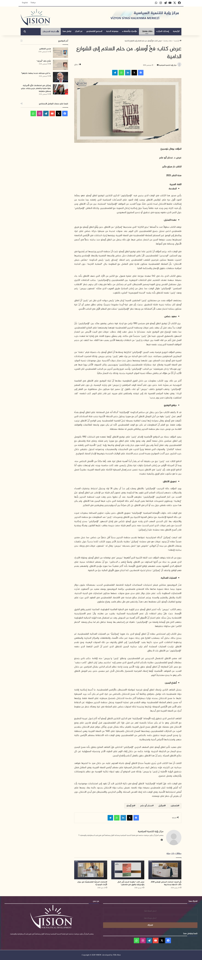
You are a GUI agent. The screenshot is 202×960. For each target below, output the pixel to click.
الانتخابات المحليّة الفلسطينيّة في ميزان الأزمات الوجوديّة (92, 883)
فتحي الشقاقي (45, 48)
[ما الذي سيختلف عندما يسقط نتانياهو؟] (60, 77)
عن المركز (78, 31)
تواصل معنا (67, 31)
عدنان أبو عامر (146, 806)
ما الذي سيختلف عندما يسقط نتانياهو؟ (36, 73)
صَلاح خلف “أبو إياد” (44, 61)
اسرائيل (161, 806)
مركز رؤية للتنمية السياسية (167, 65)
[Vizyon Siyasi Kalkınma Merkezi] (36, 17)
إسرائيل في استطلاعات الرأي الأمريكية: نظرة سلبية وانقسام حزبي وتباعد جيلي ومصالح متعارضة (36, 88)
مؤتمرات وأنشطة (130, 31)
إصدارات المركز (163, 31)
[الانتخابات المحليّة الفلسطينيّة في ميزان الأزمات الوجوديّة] (90, 870)
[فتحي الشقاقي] (60, 52)
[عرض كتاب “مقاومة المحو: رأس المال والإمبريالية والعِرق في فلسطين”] (127, 870)
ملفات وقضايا (147, 31)
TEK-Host (117, 955)
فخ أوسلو (130, 806)
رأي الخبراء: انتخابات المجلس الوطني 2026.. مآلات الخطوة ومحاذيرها (165, 883)
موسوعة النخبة (112, 31)
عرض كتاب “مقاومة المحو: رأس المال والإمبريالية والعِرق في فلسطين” (130, 883)
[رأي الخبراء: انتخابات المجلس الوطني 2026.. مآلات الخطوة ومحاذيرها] (164, 870)
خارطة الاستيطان (49, 31)
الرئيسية (176, 31)
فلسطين (174, 806)
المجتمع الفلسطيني (94, 31)
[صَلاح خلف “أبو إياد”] (60, 65)
